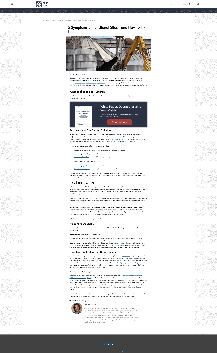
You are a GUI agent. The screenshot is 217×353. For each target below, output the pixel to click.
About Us (113, 11)
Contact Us (185, 4)
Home (44, 20)
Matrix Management (66, 20)
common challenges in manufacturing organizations (90, 83)
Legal (126, 351)
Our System (164, 4)
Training (96, 11)
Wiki (171, 4)
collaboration (126, 256)
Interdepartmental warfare (81, 157)
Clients (104, 11)
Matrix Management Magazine (54, 20)
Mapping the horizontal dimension (123, 243)
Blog (131, 11)
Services (87, 11)
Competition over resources (82, 169)
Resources (122, 11)
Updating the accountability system (130, 263)
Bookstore (176, 4)
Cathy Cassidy (81, 74)
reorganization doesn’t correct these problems (119, 139)
